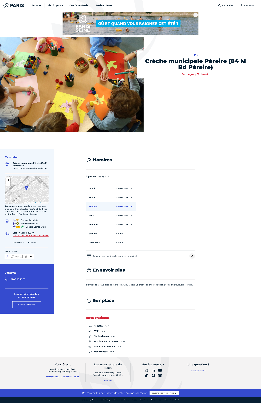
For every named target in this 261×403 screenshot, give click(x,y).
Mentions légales (88, 400)
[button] (26, 188)
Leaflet (27, 203)
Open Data (144, 400)
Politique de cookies (159, 400)
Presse (134, 400)
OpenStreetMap (38, 203)
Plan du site (175, 400)
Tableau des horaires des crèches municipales (116, 256)
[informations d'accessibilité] (19, 256)
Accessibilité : (113, 400)
